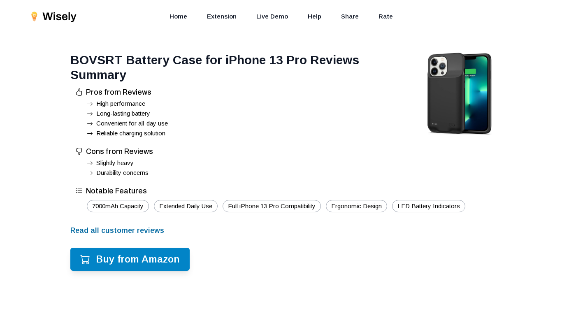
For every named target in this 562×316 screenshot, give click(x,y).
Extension (222, 16)
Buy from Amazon (138, 259)
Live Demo (272, 16)
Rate (386, 16)
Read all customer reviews (117, 230)
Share (350, 16)
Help (314, 16)
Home (178, 16)
